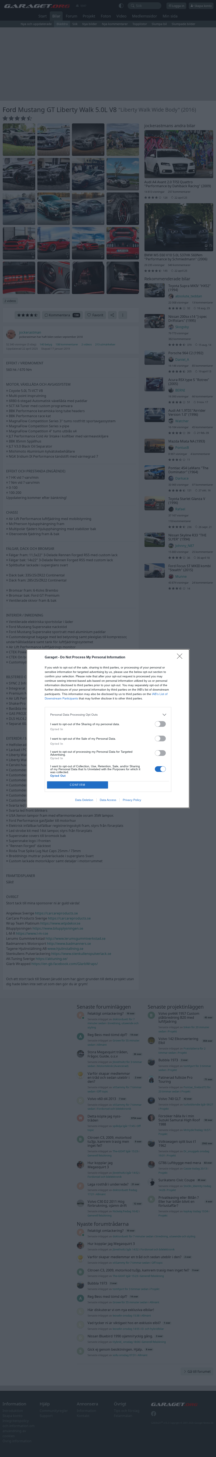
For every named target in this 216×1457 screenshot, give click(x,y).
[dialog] (108, 728)
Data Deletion (84, 800)
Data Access (108, 800)
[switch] (160, 724)
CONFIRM (77, 784)
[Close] (181, 658)
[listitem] (108, 714)
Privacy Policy (132, 800)
